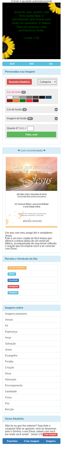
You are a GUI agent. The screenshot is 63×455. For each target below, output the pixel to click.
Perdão (9, 361)
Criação (9, 367)
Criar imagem (31, 441)
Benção (9, 409)
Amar (8, 337)
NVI (32, 63)
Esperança (11, 331)
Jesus (8, 349)
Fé (6, 325)
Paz (7, 403)
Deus (8, 373)
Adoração (10, 379)
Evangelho (11, 355)
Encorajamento (13, 385)
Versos (9, 319)
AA (51, 63)
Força (8, 397)
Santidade (11, 391)
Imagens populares (16, 313)
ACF (12, 63)
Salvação (10, 343)
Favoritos (12, 441)
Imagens (51, 441)
